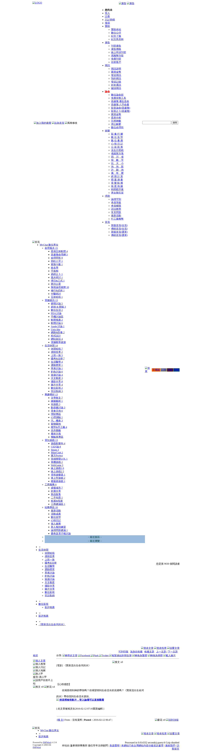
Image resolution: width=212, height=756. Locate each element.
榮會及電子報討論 (61, 533)
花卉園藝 (56, 430)
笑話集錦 (57, 391)
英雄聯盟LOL (59, 459)
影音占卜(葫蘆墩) (120, 111)
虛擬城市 (57, 487)
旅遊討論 (57, 375)
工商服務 (50, 484)
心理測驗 (57, 417)
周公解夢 (116, 124)
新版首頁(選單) (119, 232)
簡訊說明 (116, 68)
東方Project (57, 455)
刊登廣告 (116, 45)
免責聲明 (115, 745)
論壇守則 (116, 199)
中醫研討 (56, 293)
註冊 (107, 16)
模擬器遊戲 (58, 481)
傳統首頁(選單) (119, 235)
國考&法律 (58, 358)
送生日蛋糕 (117, 150)
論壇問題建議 (59, 530)
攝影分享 (57, 381)
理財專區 (56, 414)
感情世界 (57, 352)
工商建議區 (58, 504)
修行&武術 (58, 290)
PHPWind (47, 742)
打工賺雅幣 (117, 218)
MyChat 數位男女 (49, 244)
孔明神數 (116, 121)
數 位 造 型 (117, 137)
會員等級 (116, 202)
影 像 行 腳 (117, 134)
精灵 (35, 655)
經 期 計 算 (117, 176)
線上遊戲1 (57, 468)
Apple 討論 (57, 326)
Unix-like (55, 329)
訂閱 (163, 369)
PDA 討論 (56, 313)
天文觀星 (57, 378)
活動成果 (56, 514)
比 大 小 (117, 163)
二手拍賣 (57, 497)
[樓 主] (60, 720)
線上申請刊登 (118, 52)
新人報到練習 (58, 527)
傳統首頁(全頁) (119, 228)
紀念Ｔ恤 (116, 36)
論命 (107, 91)
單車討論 (57, 368)
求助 (107, 196)
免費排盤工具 (118, 98)
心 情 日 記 (117, 143)
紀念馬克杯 (117, 39)
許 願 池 (117, 170)
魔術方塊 (56, 433)
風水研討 (57, 277)
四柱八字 (57, 261)
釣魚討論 (57, 371)
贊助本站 (116, 29)
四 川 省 (117, 156)
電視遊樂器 (58, 474)
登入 (107, 13)
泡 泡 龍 (117, 166)
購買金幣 (116, 72)
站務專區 (51, 507)
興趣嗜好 (51, 394)
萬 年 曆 (117, 173)
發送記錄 (116, 81)
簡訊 (107, 65)
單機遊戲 (57, 462)
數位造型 (56, 517)
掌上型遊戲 (58, 478)
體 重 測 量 (117, 179)
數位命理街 (117, 127)
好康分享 (56, 491)
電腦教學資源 (58, 342)
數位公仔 (116, 32)
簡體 (176, 369)
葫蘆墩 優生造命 (120, 101)
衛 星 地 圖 (117, 186)
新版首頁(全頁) (119, 225)
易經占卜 (57, 274)
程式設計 (56, 335)
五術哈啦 (57, 297)
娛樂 (107, 130)
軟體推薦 (57, 320)
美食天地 (57, 410)
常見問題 (116, 212)
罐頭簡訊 (116, 88)
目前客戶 (116, 62)
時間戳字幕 (117, 189)
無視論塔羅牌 (60, 287)
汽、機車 (57, 420)
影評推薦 (50, 607)
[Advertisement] (163, 639)
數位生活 (57, 310)
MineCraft (57, 452)
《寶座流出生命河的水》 (52, 624)
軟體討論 (57, 323)
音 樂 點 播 (117, 183)
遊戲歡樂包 (58, 443)
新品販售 (56, 494)
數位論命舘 (117, 94)
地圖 (170, 369)
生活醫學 (57, 362)
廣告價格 (116, 49)
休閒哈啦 (57, 348)
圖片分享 (57, 384)
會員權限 (116, 205)
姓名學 (54, 267)
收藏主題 (149, 651)
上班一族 (57, 355)
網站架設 (57, 339)
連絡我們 (170, 745)
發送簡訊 (116, 75)
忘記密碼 (110, 19)
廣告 (107, 42)
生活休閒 (51, 345)
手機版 (156, 369)
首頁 (107, 222)
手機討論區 (57, 316)
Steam (55, 450)
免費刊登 (116, 59)
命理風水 (51, 248)
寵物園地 (56, 424)
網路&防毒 (58, 332)
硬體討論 (57, 303)
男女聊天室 (117, 192)
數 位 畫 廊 (117, 140)
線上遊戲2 (57, 471)
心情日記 (56, 520)
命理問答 (57, 258)
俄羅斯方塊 (117, 153)
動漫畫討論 (58, 407)
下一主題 (173, 651)
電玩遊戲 (51, 440)
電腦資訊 (51, 300)
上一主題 (161, 651)
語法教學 (116, 209)
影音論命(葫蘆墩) (120, 107)
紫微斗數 (57, 264)
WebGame (57, 465)
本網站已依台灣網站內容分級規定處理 (142, 745)
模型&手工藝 (59, 427)
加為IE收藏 (136, 651)
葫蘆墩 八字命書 (120, 104)
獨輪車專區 (57, 437)
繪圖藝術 (57, 401)
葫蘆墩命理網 (59, 254)
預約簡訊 (116, 78)
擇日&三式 (58, 280)
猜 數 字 (117, 160)
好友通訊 (116, 85)
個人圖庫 (56, 523)
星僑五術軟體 (59, 251)
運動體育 (57, 365)
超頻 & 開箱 (58, 306)
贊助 (107, 26)
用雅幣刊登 (117, 55)
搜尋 (107, 23)
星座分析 (116, 117)
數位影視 (57, 388)
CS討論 (56, 446)
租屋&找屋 (57, 500)
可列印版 (123, 651)
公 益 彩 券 (117, 147)
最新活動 (116, 215)
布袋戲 (55, 404)
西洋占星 (56, 284)
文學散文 (57, 397)
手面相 (54, 271)
